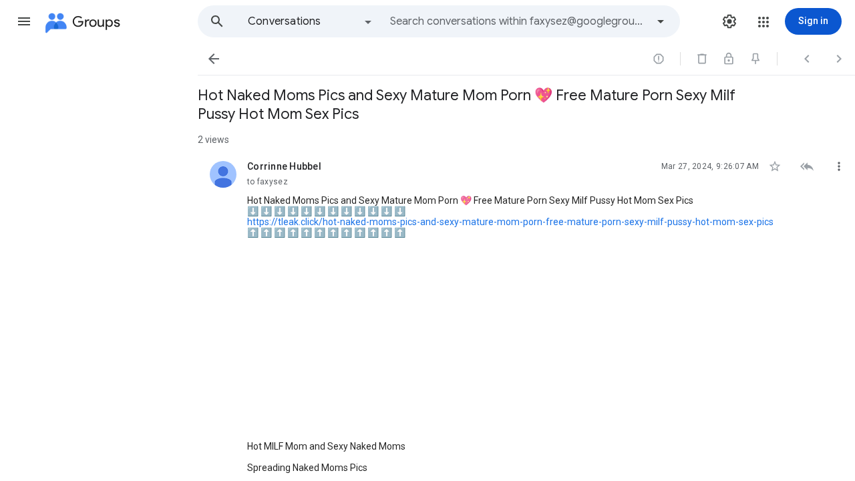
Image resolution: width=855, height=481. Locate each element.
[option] (310, 21)
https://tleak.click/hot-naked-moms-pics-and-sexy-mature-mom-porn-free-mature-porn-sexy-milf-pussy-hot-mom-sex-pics (510, 221)
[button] (24, 21)
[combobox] (518, 21)
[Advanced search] (660, 21)
